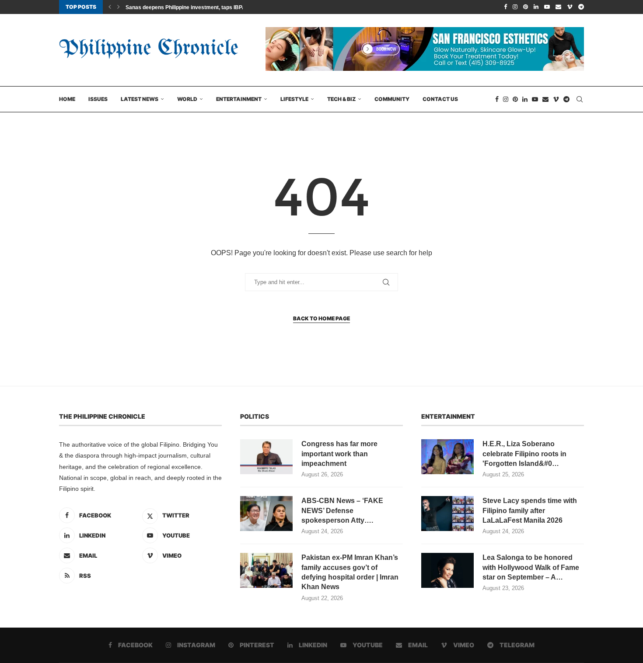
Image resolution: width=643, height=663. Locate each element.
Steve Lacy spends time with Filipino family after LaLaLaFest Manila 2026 (529, 510)
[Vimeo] (570, 7)
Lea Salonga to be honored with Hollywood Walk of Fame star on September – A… (530, 567)
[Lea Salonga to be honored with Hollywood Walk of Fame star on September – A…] (447, 570)
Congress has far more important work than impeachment (339, 453)
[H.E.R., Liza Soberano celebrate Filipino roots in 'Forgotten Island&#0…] (447, 456)
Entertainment (239, 99)
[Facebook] (505, 7)
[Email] (558, 7)
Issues (98, 99)
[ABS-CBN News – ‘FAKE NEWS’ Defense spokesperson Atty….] (266, 513)
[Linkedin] (536, 7)
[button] (109, 7)
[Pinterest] (525, 7)
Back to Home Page (321, 318)
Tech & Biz (341, 99)
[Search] (579, 99)
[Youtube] (547, 7)
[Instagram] (515, 7)
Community (391, 99)
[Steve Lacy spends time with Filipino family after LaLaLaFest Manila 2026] (447, 513)
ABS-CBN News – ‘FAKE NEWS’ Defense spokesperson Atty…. (342, 510)
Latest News (139, 99)
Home (67, 99)
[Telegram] (581, 7)
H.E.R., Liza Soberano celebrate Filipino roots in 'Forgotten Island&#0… (524, 453)
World (187, 99)
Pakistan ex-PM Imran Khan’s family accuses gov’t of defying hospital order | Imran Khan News (349, 572)
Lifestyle (294, 99)
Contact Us (440, 99)
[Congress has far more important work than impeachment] (266, 456)
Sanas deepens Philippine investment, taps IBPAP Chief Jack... (203, 7)
